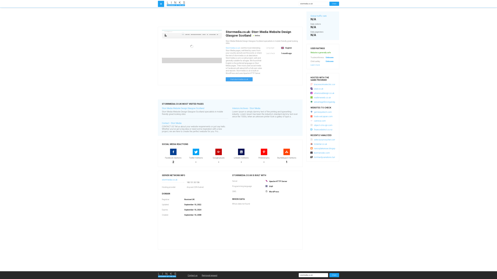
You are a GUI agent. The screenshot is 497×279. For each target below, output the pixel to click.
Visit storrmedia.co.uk (239, 79)
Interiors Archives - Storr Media (246, 108)
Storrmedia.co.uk (233, 48)
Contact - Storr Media (171, 123)
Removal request (209, 275)
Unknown (330, 57)
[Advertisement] (230, 17)
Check (334, 4)
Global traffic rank (318, 16)
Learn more (315, 65)
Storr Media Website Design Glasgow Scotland (183, 108)
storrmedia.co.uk (169, 180)
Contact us (193, 275)
